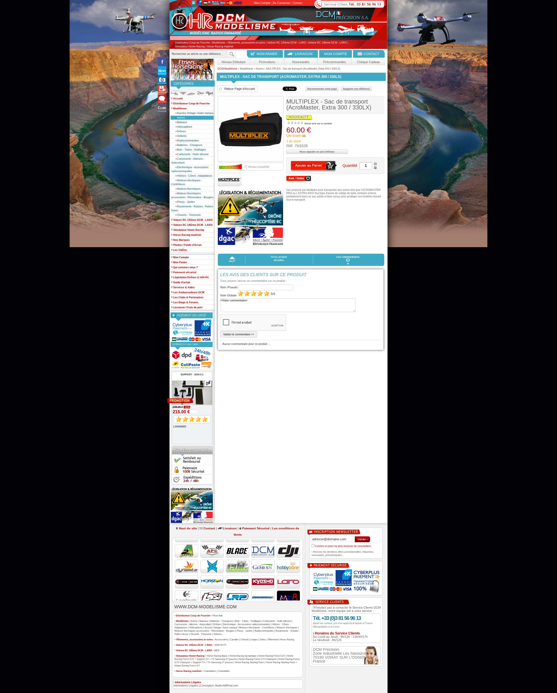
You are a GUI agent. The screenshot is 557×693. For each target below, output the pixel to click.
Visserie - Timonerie (188, 214)
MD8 (216, 650)
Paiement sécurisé (183, 272)
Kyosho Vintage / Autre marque (195, 113)
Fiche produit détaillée (279, 258)
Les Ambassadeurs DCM (187, 292)
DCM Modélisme (227, 68)
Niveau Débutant (233, 62)
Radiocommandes (187, 140)
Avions (180, 117)
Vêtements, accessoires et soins (246, 42)
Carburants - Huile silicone (192, 154)
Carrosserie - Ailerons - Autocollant (187, 160)
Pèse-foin (218, 615)
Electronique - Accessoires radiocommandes (189, 169)
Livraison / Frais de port (186, 307)
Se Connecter (281, 3)
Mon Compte (262, 3)
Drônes (181, 131)
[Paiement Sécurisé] (192, 327)
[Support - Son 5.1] (190, 401)
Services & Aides (183, 287)
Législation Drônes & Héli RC (190, 277)
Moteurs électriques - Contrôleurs (186, 182)
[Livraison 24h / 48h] (192, 355)
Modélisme (218, 42)
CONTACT (371, 54)
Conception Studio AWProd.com (219, 685)
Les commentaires (348, 256)
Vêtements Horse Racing (281, 639)
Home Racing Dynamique (243, 655)
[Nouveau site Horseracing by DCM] (192, 70)
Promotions (267, 62)
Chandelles (224, 671)
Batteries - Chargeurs (189, 145)
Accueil (177, 98)
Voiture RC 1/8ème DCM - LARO (327, 42)
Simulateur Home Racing (190, 46)
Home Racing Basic (217, 655)
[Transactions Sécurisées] (346, 581)
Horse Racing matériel (220, 46)
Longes (254, 639)
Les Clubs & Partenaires (187, 297)
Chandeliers (209, 671)
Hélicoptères (184, 126)
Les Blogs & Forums (184, 302)
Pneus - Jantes (185, 201)
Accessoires (221, 639)
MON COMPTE (335, 54)
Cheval (244, 639)
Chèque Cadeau (368, 62)
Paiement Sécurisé (256, 528)
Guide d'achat (180, 282)
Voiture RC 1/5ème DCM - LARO (286, 42)
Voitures (181, 136)
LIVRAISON (303, 54)
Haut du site (188, 528)
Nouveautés (300, 62)
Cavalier (234, 639)
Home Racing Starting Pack (249, 662)
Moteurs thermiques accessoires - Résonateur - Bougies (192, 195)
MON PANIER (267, 54)
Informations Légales (185, 685)
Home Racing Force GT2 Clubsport (257, 659)
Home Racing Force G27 (271, 655)
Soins (263, 639)
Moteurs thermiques (188, 188)
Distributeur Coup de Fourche (192, 42)
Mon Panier (179, 262)
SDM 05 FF (220, 645)
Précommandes (334, 62)
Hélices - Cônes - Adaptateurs (194, 175)
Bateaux (181, 122)
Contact (297, 3)
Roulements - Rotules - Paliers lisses (192, 208)
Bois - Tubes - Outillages (191, 149)
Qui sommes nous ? (184, 267)
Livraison (230, 528)
